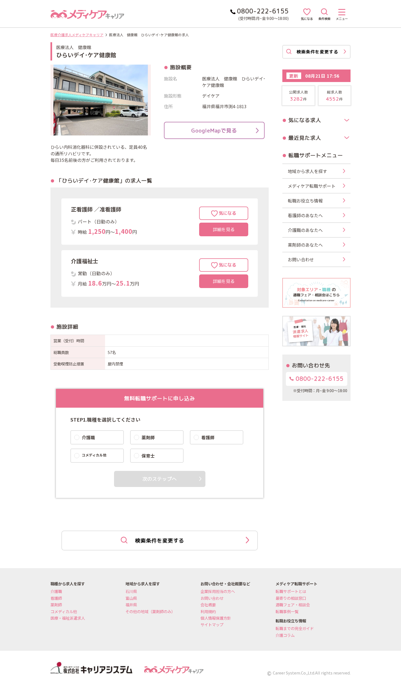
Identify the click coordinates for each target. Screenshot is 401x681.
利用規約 (208, 611)
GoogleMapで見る (214, 130)
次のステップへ (159, 479)
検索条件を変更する (159, 540)
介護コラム (285, 635)
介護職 (56, 591)
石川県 (131, 591)
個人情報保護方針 (215, 618)
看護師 (56, 598)
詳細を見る (224, 229)
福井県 (131, 604)
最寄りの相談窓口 (291, 598)
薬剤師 (56, 604)
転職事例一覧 (287, 611)
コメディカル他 (63, 611)
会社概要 (208, 604)
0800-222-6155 (319, 379)
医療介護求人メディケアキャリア (76, 34)
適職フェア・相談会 (293, 604)
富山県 (131, 598)
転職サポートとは (291, 591)
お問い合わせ (211, 598)
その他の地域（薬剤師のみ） (150, 611)
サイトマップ (211, 624)
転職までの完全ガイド (295, 628)
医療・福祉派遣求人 (67, 618)
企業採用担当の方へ (217, 591)
